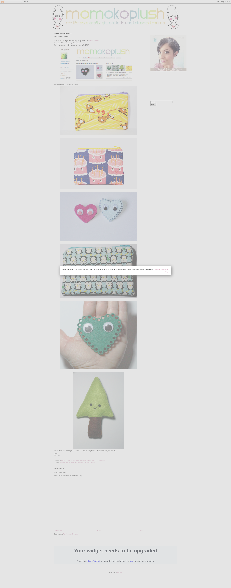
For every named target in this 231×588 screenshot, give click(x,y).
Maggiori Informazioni (162, 269)
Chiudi (167, 272)
